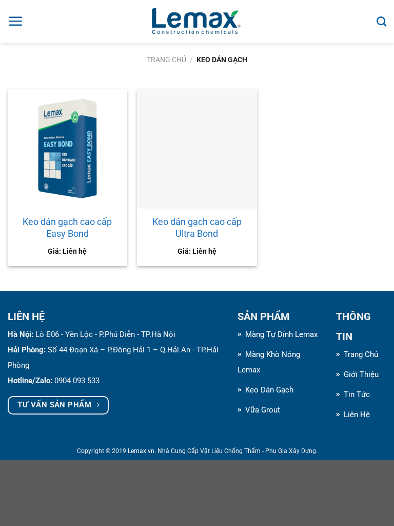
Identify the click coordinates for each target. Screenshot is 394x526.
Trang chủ (166, 59)
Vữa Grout (262, 410)
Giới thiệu (361, 374)
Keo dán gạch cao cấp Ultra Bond (197, 227)
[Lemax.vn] (197, 21)
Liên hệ (357, 414)
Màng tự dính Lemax (281, 334)
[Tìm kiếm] (381, 21)
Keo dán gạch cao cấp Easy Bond (67, 227)
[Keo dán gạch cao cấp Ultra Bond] (197, 149)
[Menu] (15, 21)
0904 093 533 (77, 380)
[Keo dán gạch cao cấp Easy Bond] (67, 149)
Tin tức (357, 394)
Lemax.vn (141, 451)
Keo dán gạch (269, 389)
